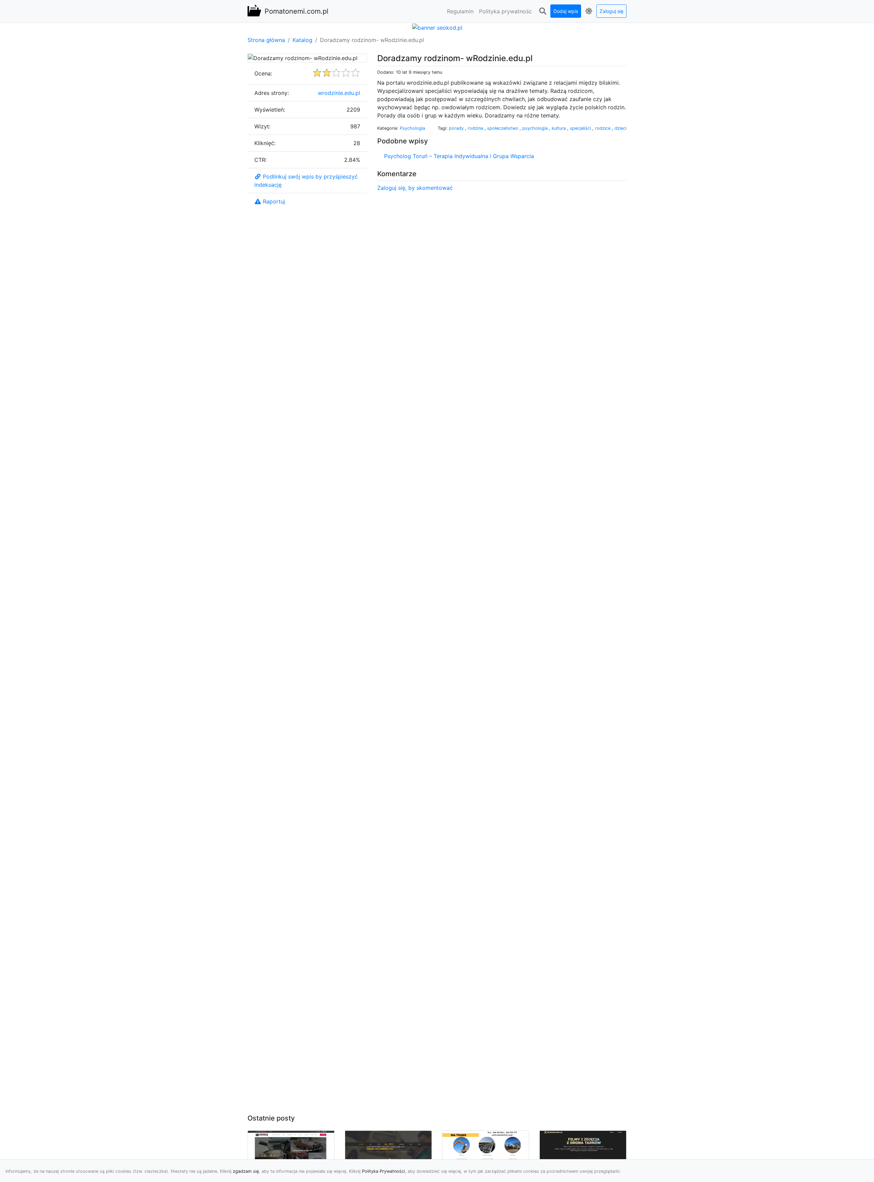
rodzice (603, 128)
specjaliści (581, 128)
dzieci (620, 128)
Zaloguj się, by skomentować (415, 187)
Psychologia (412, 128)
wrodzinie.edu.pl (339, 92)
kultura (559, 128)
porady (457, 128)
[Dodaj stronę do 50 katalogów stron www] (437, 27)
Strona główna (266, 40)
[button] (542, 11)
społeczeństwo (503, 128)
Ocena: (263, 73)
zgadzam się (246, 1171)
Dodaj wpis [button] (565, 11)
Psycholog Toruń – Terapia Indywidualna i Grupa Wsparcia (459, 156)
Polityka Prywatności (383, 1171)
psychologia (535, 128)
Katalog (302, 40)
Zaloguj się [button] (611, 11)
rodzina (476, 128)
